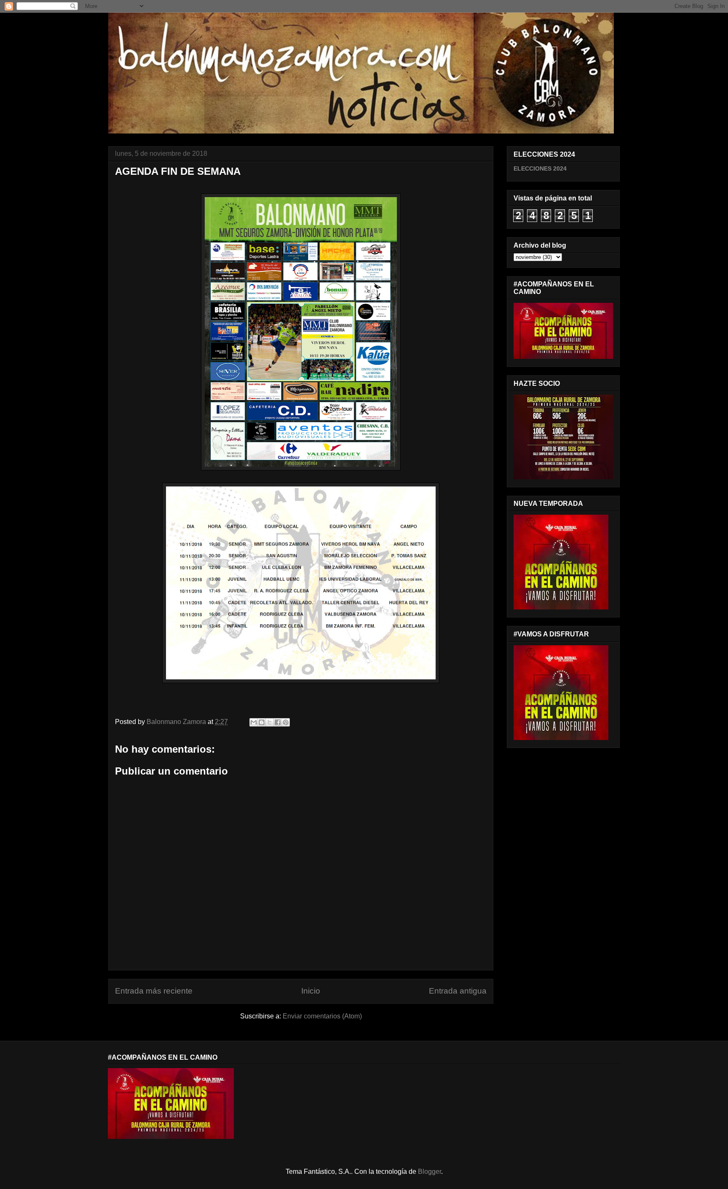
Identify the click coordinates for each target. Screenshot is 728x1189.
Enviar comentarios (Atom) (322, 1016)
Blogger (429, 1171)
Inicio (310, 990)
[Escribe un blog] (261, 722)
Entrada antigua (458, 990)
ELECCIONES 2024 (540, 168)
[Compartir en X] (269, 722)
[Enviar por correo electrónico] (253, 722)
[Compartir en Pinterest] (285, 722)
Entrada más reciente (154, 990)
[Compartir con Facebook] (277, 722)
